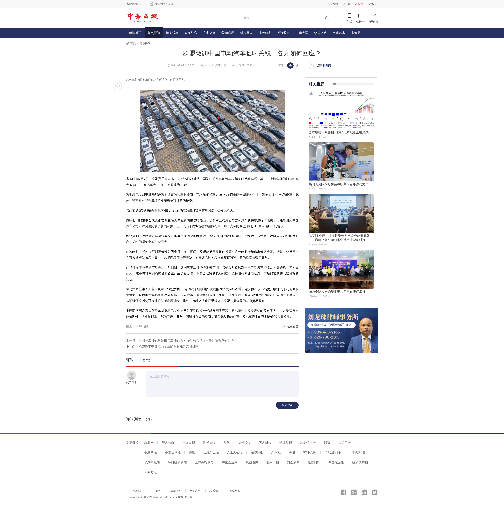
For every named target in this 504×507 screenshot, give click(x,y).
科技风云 (246, 33)
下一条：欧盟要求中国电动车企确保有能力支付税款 (162, 346)
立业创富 (209, 33)
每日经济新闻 (177, 462)
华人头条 (168, 442)
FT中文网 (309, 452)
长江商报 (285, 442)
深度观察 (172, 33)
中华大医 (302, 33)
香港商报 (150, 452)
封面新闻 (293, 462)
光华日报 (257, 452)
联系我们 (214, 490)
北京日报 (272, 462)
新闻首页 (135, 33)
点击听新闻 (324, 65)
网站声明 (195, 490)
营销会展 (227, 33)
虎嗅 (292, 452)
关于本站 (135, 490)
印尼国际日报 (333, 452)
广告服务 (155, 490)
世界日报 (209, 442)
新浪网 (149, 442)
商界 (227, 442)
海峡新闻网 (359, 452)
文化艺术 (339, 33)
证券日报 (314, 462)
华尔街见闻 (152, 462)
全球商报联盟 (204, 462)
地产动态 (264, 33)
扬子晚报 (244, 442)
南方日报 (265, 442)
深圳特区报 (308, 442)
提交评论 (287, 405)
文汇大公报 (235, 452)
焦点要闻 (153, 33)
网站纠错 (234, 490)
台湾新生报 (211, 452)
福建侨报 (344, 442)
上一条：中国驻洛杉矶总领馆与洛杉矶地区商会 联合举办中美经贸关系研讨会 (180, 340)
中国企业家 (230, 462)
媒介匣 (193, 497)
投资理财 (283, 33)
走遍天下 (357, 33)
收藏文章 (292, 326)
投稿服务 (175, 490)
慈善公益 (320, 33)
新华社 (276, 452)
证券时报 (150, 472)
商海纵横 (190, 33)
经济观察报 (360, 462)
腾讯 (192, 452)
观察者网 (252, 462)
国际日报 (188, 442)
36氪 (327, 442)
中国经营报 (336, 462)
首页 (133, 43)
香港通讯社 (173, 452)
